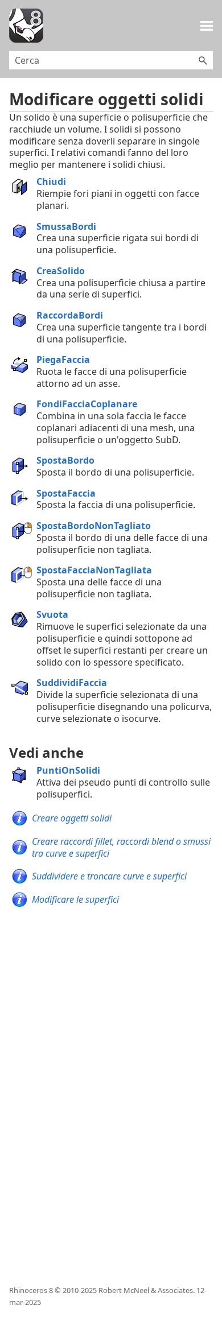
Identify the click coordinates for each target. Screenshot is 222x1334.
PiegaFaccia (63, 359)
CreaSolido (60, 271)
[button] (202, 60)
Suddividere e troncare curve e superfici (109, 876)
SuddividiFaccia (71, 682)
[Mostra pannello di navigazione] (206, 25)
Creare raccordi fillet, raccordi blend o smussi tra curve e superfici (121, 847)
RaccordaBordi (69, 315)
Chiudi (51, 181)
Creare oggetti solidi (72, 818)
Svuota (52, 614)
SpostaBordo (65, 460)
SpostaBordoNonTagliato (93, 525)
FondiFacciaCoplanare (86, 404)
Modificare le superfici (75, 899)
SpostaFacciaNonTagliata (94, 570)
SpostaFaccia (66, 493)
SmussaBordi (66, 226)
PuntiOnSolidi (68, 770)
